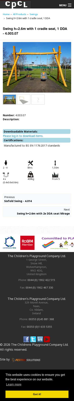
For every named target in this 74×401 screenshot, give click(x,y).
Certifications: (13, 140)
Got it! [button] (37, 394)
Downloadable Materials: (21, 131)
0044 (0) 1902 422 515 (41, 280)
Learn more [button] (13, 384)
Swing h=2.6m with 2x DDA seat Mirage (43, 213)
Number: (9, 115)
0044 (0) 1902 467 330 (39, 287)
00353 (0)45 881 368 (41, 319)
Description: (11, 119)
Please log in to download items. (23, 136)
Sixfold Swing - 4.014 (18, 201)
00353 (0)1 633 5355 (39, 326)
